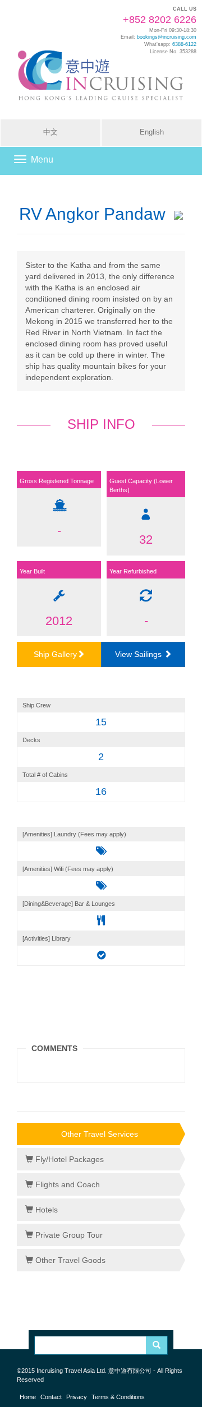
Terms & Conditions (118, 1397)
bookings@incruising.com (166, 37)
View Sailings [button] (139, 654)
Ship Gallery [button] (55, 654)
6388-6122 (184, 44)
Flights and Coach (66, 1184)
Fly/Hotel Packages (68, 1159)
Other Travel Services (99, 1134)
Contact (51, 1397)
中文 (50, 132)
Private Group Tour (68, 1234)
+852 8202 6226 (159, 19)
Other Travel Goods (69, 1260)
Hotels (45, 1209)
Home (28, 1397)
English (152, 132)
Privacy (76, 1397)
